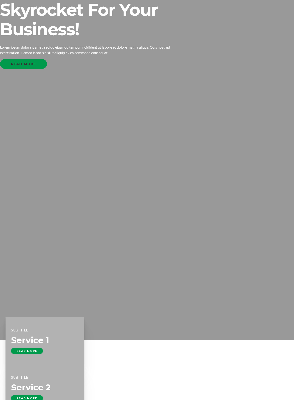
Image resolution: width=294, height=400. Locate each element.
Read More (23, 64)
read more (27, 351)
